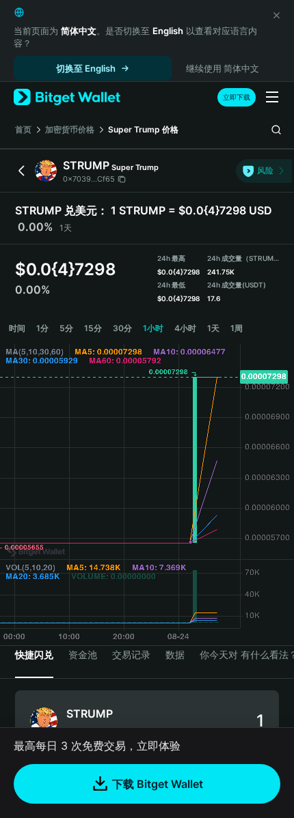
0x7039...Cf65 (89, 179)
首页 (23, 129)
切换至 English (86, 68)
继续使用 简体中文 (222, 68)
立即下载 (236, 97)
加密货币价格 (69, 129)
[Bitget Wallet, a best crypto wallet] (67, 97)
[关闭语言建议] (276, 15)
